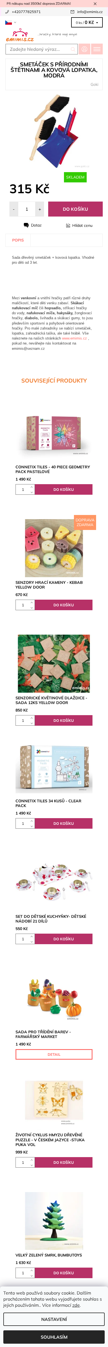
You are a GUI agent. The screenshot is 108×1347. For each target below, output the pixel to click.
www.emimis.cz (74, 338)
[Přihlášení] (84, 49)
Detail (54, 1054)
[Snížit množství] (33, 492)
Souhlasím (54, 1337)
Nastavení (54, 1319)
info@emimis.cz (90, 11)
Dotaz (36, 225)
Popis (18, 240)
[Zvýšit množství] (33, 486)
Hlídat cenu (82, 225)
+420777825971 (26, 11)
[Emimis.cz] (54, 34)
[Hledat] (73, 49)
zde (76, 1305)
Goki (94, 84)
